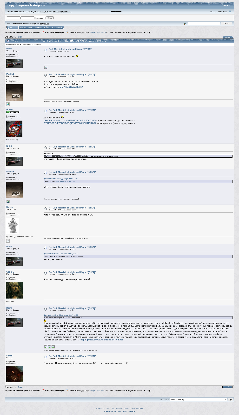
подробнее (44, 23)
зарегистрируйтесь (62, 11)
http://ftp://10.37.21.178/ (71, 87)
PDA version (129, 411)
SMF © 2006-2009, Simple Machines (129, 408)
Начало (13, 27)
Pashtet (10, 74)
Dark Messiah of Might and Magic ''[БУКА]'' (132, 32)
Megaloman (95, 32)
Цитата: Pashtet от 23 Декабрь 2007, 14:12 (61, 179)
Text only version (112, 411)
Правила (38, 27)
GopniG (10, 272)
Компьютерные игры (54, 32)
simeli (9, 355)
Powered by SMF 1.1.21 (105, 408)
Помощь (23, 27)
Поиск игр (73, 32)
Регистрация (56, 27)
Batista (9, 207)
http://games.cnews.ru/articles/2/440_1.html (102, 339)
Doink (9, 48)
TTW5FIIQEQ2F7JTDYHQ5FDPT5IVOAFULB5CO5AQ (70, 120)
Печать (228, 37)
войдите (44, 11)
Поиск (30, 27)
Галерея (226, 5)
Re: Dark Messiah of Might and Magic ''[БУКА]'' (72, 74)
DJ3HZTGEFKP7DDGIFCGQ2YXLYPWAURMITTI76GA (70, 123)
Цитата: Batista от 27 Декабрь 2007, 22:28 (61, 254)
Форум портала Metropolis (16, 32)
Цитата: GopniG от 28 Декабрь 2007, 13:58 (61, 315)
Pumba (103, 32)
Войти (46, 27)
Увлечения (35, 32)
